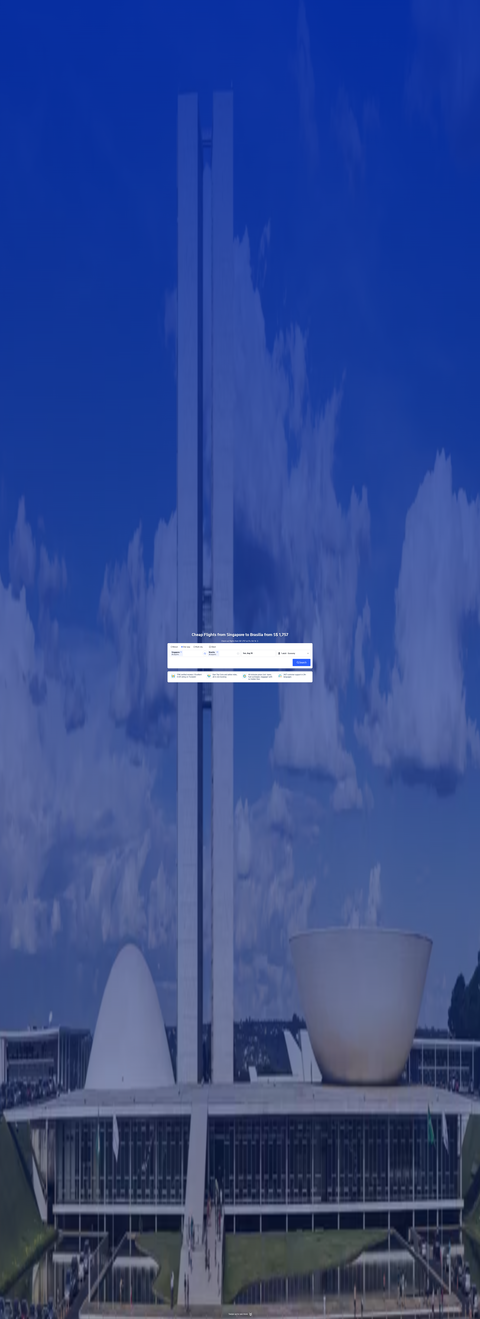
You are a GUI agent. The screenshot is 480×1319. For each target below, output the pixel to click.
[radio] (174, 647)
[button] (343, 4)
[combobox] (184, 653)
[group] (187, 653)
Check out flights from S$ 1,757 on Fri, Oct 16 (238, 641)
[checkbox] (212, 647)
